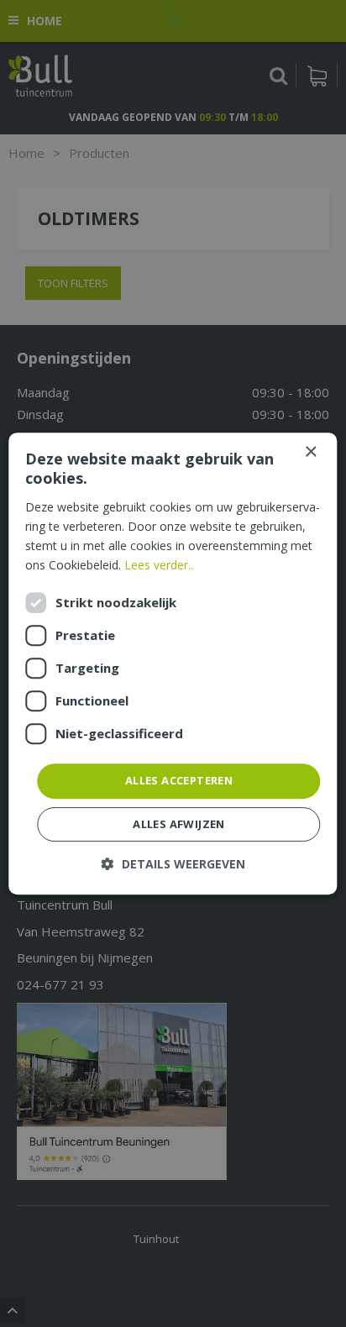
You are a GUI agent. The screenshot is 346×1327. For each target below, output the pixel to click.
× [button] (310, 452)
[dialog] (172, 663)
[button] (173, 863)
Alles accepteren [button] (179, 780)
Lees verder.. (158, 565)
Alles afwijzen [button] (179, 823)
